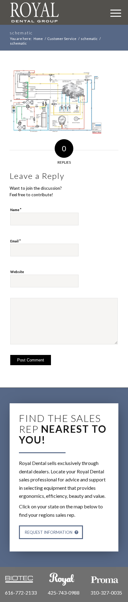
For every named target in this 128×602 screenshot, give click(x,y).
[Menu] (112, 12)
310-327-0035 (106, 592)
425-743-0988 (64, 592)
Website (17, 272)
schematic (21, 32)
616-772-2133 (21, 592)
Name (15, 209)
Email (15, 240)
